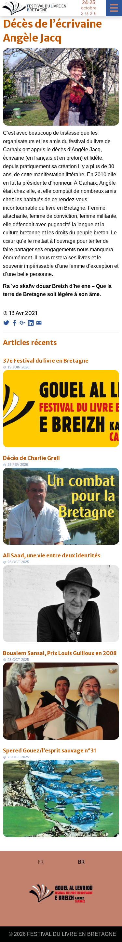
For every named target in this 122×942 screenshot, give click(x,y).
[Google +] (22, 322)
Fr (41, 862)
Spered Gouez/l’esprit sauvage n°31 (49, 750)
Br (81, 862)
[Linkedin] (30, 322)
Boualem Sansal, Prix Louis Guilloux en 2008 (59, 653)
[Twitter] (6, 322)
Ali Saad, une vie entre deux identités (51, 555)
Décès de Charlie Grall (31, 458)
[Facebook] (14, 322)
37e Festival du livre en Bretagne (45, 360)
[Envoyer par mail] (38, 322)
